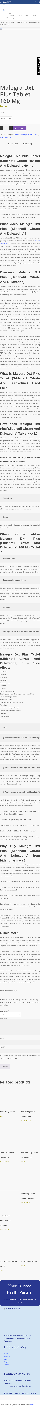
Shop (5, 1359)
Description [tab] (13, 144)
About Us (7, 1356)
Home (2, 22)
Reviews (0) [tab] (27, 144)
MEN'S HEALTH (10, 22)
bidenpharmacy (20, 135)
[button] (8, 5)
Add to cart (19, 128)
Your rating (4, 1011)
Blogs (6, 1362)
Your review (4, 1018)
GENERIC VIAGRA (22, 22)
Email (2, 1047)
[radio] (6, 118)
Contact (6, 1365)
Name (3, 1039)
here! (32, 1405)
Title (2, 113)
